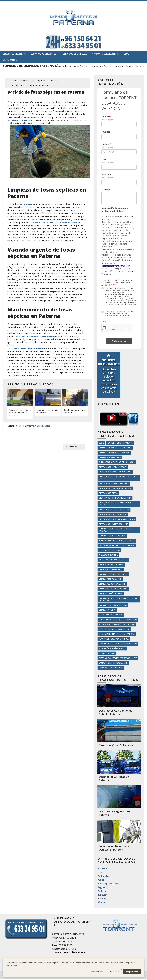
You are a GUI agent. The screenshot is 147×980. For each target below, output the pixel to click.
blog (101, 443)
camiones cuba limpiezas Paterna (114, 452)
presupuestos (26, 204)
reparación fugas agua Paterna (114, 639)
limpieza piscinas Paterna (110, 579)
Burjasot (102, 894)
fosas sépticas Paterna (109, 550)
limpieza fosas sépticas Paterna (113, 574)
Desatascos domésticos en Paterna (74, 411)
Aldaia (101, 902)
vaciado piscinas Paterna (110, 667)
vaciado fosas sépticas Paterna (38, 80)
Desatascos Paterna (14, 53)
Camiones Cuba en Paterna (116, 745)
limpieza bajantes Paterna (111, 569)
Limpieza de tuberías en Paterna (65, 65)
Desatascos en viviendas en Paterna (47, 411)
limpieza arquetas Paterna (111, 564)
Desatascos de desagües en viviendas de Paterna (117, 477)
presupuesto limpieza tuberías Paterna (116, 634)
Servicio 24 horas (107, 653)
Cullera (101, 891)
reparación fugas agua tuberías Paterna (118, 643)
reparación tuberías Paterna (112, 648)
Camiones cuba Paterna (105, 53)
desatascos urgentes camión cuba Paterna (115, 504)
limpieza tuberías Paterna (110, 593)
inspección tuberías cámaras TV (113, 560)
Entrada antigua (74, 446)
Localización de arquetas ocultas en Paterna (115, 847)
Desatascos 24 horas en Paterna (114, 778)
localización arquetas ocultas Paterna (118, 619)
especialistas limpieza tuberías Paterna (116, 545)
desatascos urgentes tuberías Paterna (117, 519)
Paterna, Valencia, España (39, 425)
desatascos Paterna (108, 493)
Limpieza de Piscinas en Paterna (101, 65)
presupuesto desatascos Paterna (114, 629)
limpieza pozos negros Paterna (113, 588)
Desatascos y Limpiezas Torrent (113, 524)
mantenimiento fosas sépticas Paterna (116, 624)
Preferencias (114, 972)
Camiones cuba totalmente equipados (116, 462)
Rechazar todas (96, 972)
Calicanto (103, 876)
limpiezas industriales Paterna (113, 605)
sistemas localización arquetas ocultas (118, 658)
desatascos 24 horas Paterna (112, 467)
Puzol (100, 879)
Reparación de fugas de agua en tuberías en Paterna (20, 413)
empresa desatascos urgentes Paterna (116, 540)
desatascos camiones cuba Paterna (115, 472)
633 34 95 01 (65, 945)
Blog (126, 53)
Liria (100, 872)
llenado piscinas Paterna (110, 615)
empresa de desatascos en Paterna (35, 336)
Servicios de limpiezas (75, 53)
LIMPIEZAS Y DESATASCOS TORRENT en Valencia (54, 222)
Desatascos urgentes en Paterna (114, 509)
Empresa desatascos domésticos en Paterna (115, 530)
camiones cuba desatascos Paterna (115, 447)
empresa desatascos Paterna (112, 536)
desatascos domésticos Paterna (114, 483)
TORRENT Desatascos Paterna (26, 348)
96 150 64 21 (69, 941)
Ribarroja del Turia (108, 883)
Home (15, 80)
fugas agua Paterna (108, 555)
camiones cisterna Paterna (120, 443)
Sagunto (102, 887)
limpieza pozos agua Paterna (112, 584)
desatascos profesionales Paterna (115, 498)
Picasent (102, 898)
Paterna (102, 868)
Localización (10, 59)
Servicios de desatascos (44, 53)
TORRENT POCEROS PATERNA (28, 297)
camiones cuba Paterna (110, 457)
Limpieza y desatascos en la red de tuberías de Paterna (118, 599)
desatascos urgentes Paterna (112, 514)
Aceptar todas (132, 972)
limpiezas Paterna (107, 610)
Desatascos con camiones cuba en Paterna (115, 712)
